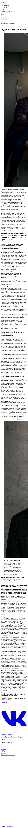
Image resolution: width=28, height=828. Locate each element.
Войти (2, 11)
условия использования (7, 734)
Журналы (6, 5)
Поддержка (8, 737)
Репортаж (8, 25)
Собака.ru (3, 25)
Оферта (3, 737)
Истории (20, 737)
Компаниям (14, 737)
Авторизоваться (5, 702)
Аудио (5, 7)
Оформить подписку (9, 11)
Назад (4, 2)
